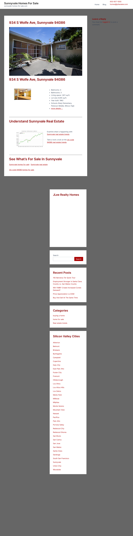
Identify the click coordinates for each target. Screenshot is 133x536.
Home (97, 4)
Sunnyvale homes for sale (19, 164)
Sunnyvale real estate (39, 164)
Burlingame (57, 354)
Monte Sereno (58, 406)
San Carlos (57, 440)
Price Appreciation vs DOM (63, 294)
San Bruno (57, 436)
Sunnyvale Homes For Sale (21, 3)
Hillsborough (58, 380)
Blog (104, 4)
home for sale (58, 319)
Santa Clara (57, 451)
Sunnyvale (57, 462)
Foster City (57, 372)
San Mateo (57, 447)
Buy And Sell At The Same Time (65, 298)
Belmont (56, 346)
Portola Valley (58, 425)
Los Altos (56, 384)
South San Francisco (61, 458)
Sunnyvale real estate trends (58, 134)
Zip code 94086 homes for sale (21, 170)
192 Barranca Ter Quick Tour (64, 278)
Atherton (56, 343)
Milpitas (56, 402)
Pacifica (56, 417)
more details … (57, 108)
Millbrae (56, 399)
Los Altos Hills (58, 387)
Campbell (56, 357)
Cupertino (57, 361)
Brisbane (56, 350)
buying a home (59, 316)
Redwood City (58, 428)
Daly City (56, 365)
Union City (57, 466)
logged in (106, 22)
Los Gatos (57, 391)
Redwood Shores (59, 432)
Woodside (57, 470)
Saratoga (56, 455)
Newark (56, 414)
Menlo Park (57, 395)
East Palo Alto (58, 369)
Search (55, 255)
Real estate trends (60, 323)
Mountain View (59, 410)
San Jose (56, 443)
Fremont (56, 376)
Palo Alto (56, 421)
